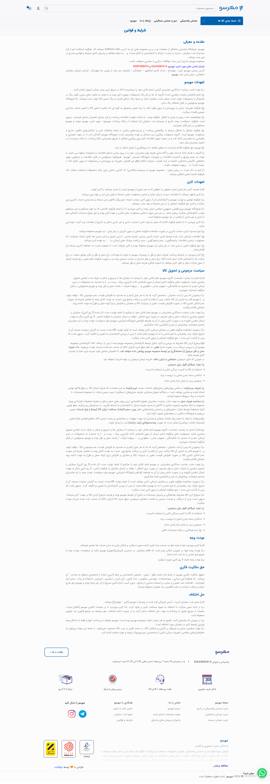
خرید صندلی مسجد (218, 720)
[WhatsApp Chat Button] (262, 773)
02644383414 (202, 662)
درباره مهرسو (174, 709)
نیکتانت (58, 767)
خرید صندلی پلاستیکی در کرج (212, 709)
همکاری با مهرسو (123, 703)
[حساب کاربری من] (38, 8)
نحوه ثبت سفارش (123, 714)
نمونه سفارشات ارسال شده (166, 714)
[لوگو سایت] (231, 8)
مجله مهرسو (221, 703)
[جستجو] (46, 8)
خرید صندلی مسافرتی (216, 714)
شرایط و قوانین (125, 720)
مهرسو (229, 776)
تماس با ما (174, 703)
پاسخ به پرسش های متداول (165, 720)
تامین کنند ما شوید (123, 709)
